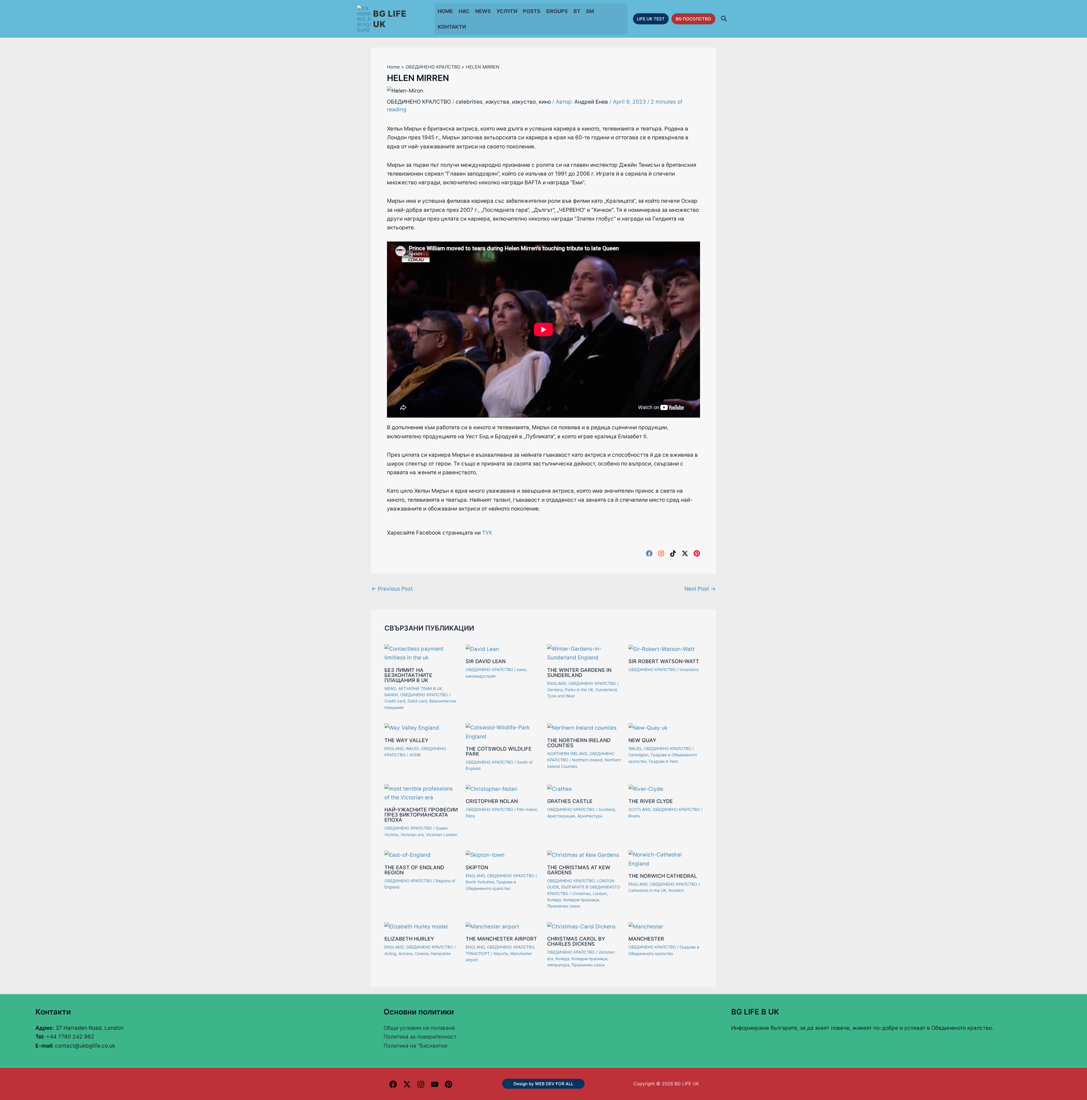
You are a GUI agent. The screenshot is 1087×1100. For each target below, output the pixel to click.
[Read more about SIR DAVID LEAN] (482, 649)
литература (558, 964)
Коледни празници (581, 899)
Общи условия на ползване (419, 1028)
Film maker (527, 809)
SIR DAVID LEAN (486, 661)
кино (545, 102)
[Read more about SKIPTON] (485, 854)
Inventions (689, 669)
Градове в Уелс (664, 761)
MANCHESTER (646, 939)
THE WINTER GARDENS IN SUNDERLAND (579, 672)
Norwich (676, 890)
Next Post (700, 588)
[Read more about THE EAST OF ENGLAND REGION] (407, 854)
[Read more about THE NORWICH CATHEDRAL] (665, 859)
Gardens (555, 689)
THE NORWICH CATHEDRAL (662, 876)
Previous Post (392, 588)
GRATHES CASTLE (569, 801)
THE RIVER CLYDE (650, 801)
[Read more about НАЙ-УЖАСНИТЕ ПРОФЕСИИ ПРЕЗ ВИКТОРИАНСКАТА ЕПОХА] (421, 792)
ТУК (487, 532)
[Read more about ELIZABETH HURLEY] (416, 926)
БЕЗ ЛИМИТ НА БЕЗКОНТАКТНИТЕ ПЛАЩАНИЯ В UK (408, 675)
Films (470, 815)
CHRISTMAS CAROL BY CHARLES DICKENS (576, 941)
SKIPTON (477, 867)
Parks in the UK (579, 689)
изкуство (524, 102)
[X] (407, 1084)
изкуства (497, 102)
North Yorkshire (480, 881)
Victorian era (412, 834)
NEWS (390, 688)
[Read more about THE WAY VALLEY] (411, 727)
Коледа (554, 899)
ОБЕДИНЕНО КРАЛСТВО (419, 102)
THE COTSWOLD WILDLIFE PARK (499, 751)
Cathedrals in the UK (647, 890)
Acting (390, 953)
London (600, 893)
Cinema (422, 953)
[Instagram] (661, 553)
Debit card (417, 701)
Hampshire (441, 953)
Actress (405, 953)
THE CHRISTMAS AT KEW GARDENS (578, 869)
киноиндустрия (480, 676)
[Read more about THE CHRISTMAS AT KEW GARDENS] (583, 854)
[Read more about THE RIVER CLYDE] (645, 788)
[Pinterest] (697, 553)
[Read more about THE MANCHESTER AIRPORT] (492, 926)
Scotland (606, 809)
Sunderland (606, 689)
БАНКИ (391, 694)
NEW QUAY (642, 740)
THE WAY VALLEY (406, 740)
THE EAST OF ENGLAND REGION (414, 869)
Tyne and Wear (561, 695)
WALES (412, 748)
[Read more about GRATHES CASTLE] (559, 788)
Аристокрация (561, 815)
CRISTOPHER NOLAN (492, 801)
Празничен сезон (563, 906)
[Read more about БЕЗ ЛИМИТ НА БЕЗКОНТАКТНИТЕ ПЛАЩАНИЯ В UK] (421, 653)
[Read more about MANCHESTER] (645, 926)
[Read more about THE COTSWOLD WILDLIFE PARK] (503, 732)
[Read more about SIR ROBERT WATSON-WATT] (661, 649)
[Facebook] (649, 553)
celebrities (469, 102)
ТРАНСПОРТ (478, 953)
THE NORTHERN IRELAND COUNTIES (579, 742)
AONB (415, 754)
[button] (651, 18)
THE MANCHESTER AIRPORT (501, 939)
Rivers (634, 815)
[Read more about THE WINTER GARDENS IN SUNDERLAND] (584, 653)
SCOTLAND (639, 809)
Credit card (394, 701)
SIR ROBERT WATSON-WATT (663, 661)
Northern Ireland (587, 759)
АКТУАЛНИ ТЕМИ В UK (420, 688)
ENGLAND (556, 683)
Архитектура (589, 815)
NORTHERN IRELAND (567, 753)
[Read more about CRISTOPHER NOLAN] (491, 788)
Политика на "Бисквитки (415, 1046)
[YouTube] (434, 1084)
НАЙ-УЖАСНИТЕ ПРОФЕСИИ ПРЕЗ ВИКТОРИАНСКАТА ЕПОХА (421, 815)
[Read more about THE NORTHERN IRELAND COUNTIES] (582, 727)
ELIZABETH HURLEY (409, 939)
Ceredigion (638, 754)
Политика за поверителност (420, 1036)
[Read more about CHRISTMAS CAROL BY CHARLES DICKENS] (581, 926)
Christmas (581, 893)
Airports (500, 953)
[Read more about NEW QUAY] (647, 727)
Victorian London (441, 834)
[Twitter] (685, 553)
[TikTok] (673, 553)
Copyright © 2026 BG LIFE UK (666, 1083)
